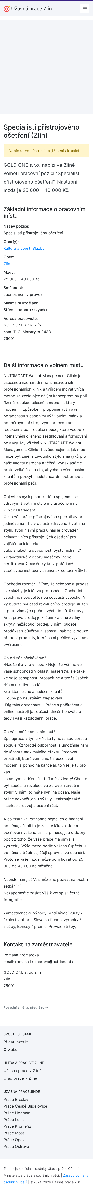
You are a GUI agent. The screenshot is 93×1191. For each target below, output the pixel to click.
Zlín (7, 263)
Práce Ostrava (16, 1146)
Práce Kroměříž (17, 1126)
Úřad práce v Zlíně (20, 1078)
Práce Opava (15, 1139)
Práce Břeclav (16, 1099)
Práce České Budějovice (25, 1106)
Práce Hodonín (17, 1112)
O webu (10, 1049)
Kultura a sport (17, 248)
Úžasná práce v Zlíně (22, 1070)
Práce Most (14, 1133)
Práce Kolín (14, 1119)
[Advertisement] (46, 67)
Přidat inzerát (16, 1041)
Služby (38, 248)
